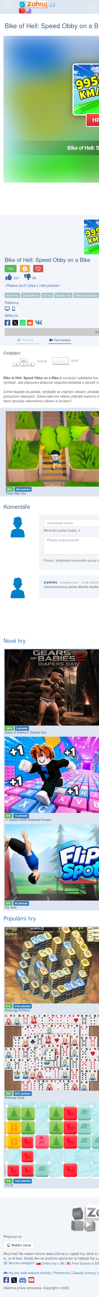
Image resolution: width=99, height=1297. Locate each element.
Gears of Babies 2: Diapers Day (25, 732)
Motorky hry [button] (63, 295)
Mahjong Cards (14, 1097)
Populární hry (19, 918)
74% (10, 268)
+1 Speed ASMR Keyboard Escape (28, 819)
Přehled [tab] (27, 339)
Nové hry (14, 640)
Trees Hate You (16, 493)
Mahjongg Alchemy (17, 1010)
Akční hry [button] (12, 295)
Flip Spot (11, 907)
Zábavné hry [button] (31, 295)
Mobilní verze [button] (21, 1245)
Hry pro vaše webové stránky (30, 1272)
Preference (62, 1272)
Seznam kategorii (21, 1262)
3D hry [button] (47, 295)
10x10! (9, 1185)
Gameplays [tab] (62, 339)
